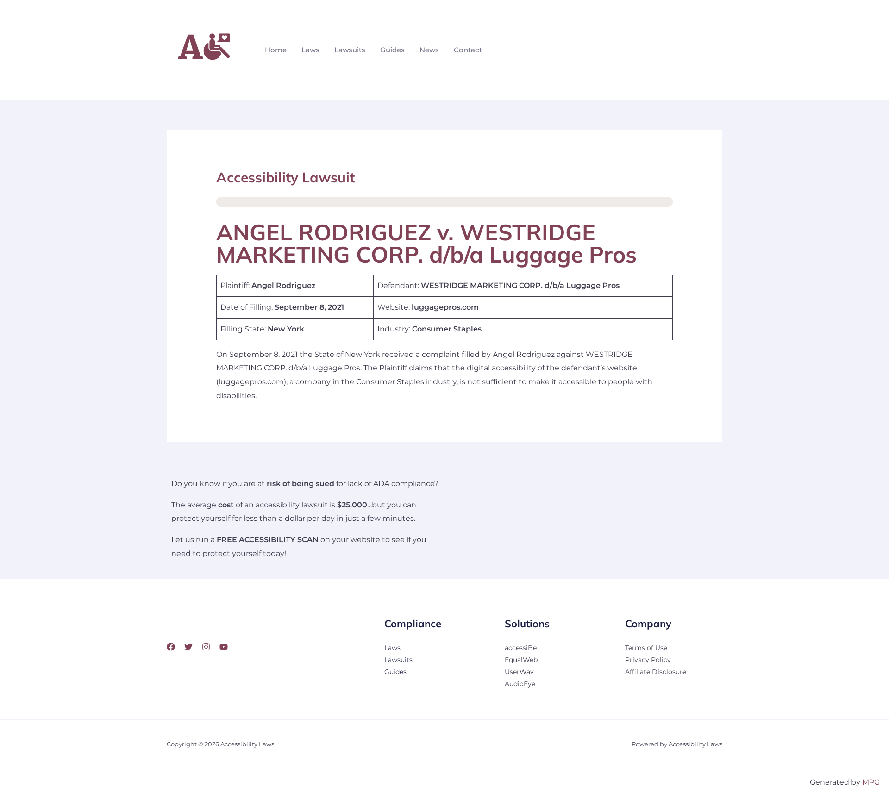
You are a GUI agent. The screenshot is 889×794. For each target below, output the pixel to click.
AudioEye (520, 684)
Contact (468, 49)
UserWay (519, 672)
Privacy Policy (648, 660)
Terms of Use (646, 648)
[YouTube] (223, 647)
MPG (871, 782)
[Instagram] (206, 647)
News (429, 49)
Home (276, 49)
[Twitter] (188, 647)
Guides (392, 49)
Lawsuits (349, 49)
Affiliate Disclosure (655, 672)
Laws (310, 49)
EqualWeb (521, 660)
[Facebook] (171, 647)
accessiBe (521, 648)
